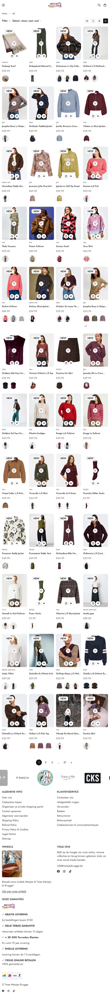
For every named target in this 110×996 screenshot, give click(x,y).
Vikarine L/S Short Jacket (68, 613)
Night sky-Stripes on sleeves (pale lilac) (86, 686)
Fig (5, 78)
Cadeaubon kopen (12, 802)
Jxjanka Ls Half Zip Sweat (68, 186)
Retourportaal (64, 820)
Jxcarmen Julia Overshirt (40, 186)
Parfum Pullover (9, 306)
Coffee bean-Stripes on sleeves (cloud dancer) (94, 686)
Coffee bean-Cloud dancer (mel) (67, 686)
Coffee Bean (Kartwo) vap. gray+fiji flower (48, 746)
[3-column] (99, 21)
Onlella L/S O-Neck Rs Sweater (94, 673)
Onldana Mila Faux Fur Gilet (12, 373)
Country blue (59, 138)
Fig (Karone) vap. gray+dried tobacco (32, 746)
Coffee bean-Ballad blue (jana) (59, 686)
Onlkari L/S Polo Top (39, 733)
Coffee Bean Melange (5, 746)
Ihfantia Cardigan (37, 433)
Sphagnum (32, 566)
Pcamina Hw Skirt (64, 373)
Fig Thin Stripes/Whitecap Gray (86, 78)
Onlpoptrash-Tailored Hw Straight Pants (40, 66)
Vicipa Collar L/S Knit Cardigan (12, 493)
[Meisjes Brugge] (55, 5)
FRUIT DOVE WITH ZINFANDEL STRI (86, 445)
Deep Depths (32, 78)
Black (5, 385)
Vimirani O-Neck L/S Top (41, 373)
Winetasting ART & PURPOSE (86, 385)
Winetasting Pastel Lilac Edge (86, 505)
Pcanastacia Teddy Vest (40, 553)
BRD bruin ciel (13, 318)
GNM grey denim (5, 258)
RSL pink (86, 258)
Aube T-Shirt (8, 673)
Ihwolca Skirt (89, 733)
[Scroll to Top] (105, 981)
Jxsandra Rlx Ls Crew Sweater (93, 373)
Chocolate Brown (5, 198)
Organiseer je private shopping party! (22, 806)
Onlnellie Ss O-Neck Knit (41, 673)
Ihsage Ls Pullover (91, 433)
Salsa (59, 445)
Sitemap (6, 838)
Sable (32, 385)
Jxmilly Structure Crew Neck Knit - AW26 (66, 126)
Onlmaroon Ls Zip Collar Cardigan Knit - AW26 (67, 66)
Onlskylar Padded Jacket (40, 126)
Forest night (32, 505)
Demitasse (5, 445)
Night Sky (32, 138)
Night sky (67, 318)
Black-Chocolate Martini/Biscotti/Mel (59, 78)
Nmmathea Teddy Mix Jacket (12, 186)
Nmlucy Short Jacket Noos (38, 306)
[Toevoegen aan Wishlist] (14, 43)
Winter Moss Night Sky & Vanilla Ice (94, 318)
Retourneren (63, 816)
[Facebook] (58, 871)
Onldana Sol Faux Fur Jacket (12, 433)
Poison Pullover (36, 246)
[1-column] (87, 21)
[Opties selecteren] (12, 56)
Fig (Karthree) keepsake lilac (40, 746)
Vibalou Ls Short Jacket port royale (94, 126)
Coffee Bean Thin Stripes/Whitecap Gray (94, 78)
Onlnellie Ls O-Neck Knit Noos (14, 733)
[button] (105, 5)
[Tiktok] (70, 871)
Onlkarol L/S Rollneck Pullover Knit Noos (93, 66)
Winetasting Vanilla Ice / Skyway (102, 318)
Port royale (59, 505)
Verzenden (63, 806)
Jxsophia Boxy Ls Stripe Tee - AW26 (13, 126)
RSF (59, 258)
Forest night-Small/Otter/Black (67, 78)
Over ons (7, 797)
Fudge (59, 566)
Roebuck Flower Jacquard (32, 198)
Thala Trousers (9, 246)
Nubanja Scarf (9, 66)
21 (65, 762)
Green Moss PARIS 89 (59, 198)
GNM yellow (32, 258)
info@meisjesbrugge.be (70, 866)
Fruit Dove (86, 198)
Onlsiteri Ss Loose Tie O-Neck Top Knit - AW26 (68, 306)
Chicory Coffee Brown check (59, 385)
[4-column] (105, 21)
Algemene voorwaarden (15, 816)
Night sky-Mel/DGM (75, 78)
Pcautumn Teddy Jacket (13, 553)
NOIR (13, 686)
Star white (13, 625)
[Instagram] (64, 871)
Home (4, 13)
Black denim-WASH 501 (59, 746)
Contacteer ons (65, 797)
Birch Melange (32, 445)
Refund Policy (9, 825)
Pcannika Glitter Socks (93, 493)
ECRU (5, 686)
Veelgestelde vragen (68, 802)
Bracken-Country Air (5, 138)
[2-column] (93, 21)
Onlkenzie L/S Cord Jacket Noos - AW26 (92, 553)
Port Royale (86, 138)
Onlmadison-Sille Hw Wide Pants (66, 553)
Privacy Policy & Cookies (15, 829)
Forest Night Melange (32, 686)
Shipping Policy (10, 820)
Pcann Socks (35, 613)
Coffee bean (67, 505)
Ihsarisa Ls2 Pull (90, 186)
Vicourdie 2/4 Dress (66, 493)
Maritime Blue (67, 445)
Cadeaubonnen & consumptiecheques (77, 825)
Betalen (61, 811)
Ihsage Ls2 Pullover (65, 433)
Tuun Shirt (88, 246)
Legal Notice (9, 834)
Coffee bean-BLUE (59, 625)
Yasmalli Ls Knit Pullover (13, 613)
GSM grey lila (21, 318)
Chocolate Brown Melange (32, 318)
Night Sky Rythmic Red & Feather (86, 318)
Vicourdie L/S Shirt (38, 493)
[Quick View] (17, 56)
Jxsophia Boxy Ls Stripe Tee (94, 306)
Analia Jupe (88, 613)
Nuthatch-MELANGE (5, 505)
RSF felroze (5, 318)
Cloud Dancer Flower (5, 566)
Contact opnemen (11, 811)
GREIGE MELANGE (86, 746)
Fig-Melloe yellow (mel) (75, 686)
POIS (86, 625)
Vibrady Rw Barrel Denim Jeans (68, 733)
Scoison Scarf (62, 246)
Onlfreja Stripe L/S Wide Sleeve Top (68, 673)
